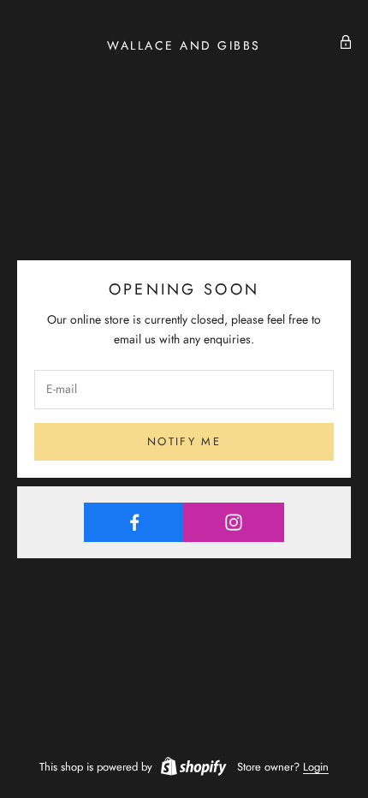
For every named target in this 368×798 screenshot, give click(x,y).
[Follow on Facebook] (134, 522)
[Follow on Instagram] (233, 522)
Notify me (184, 441)
